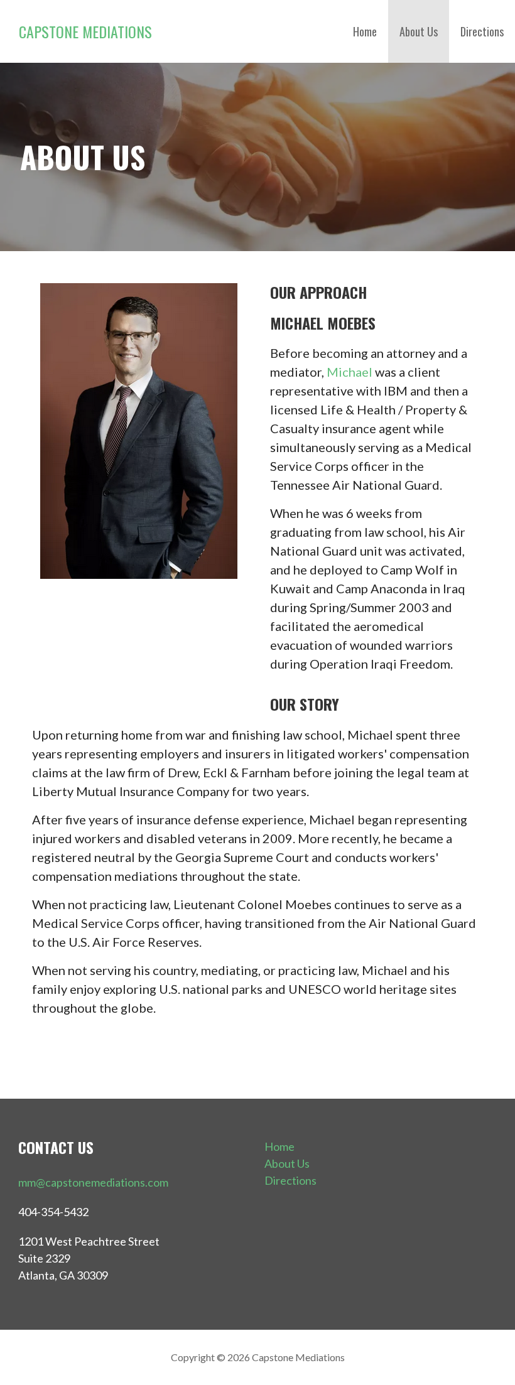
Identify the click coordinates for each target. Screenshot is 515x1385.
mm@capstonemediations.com (93, 1182)
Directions (482, 31)
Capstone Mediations (85, 31)
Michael (349, 371)
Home (365, 31)
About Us (418, 31)
